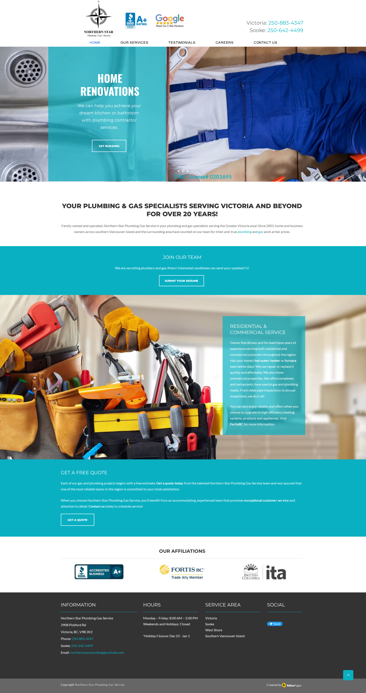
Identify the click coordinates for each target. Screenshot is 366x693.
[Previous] (23, 114)
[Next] (343, 114)
